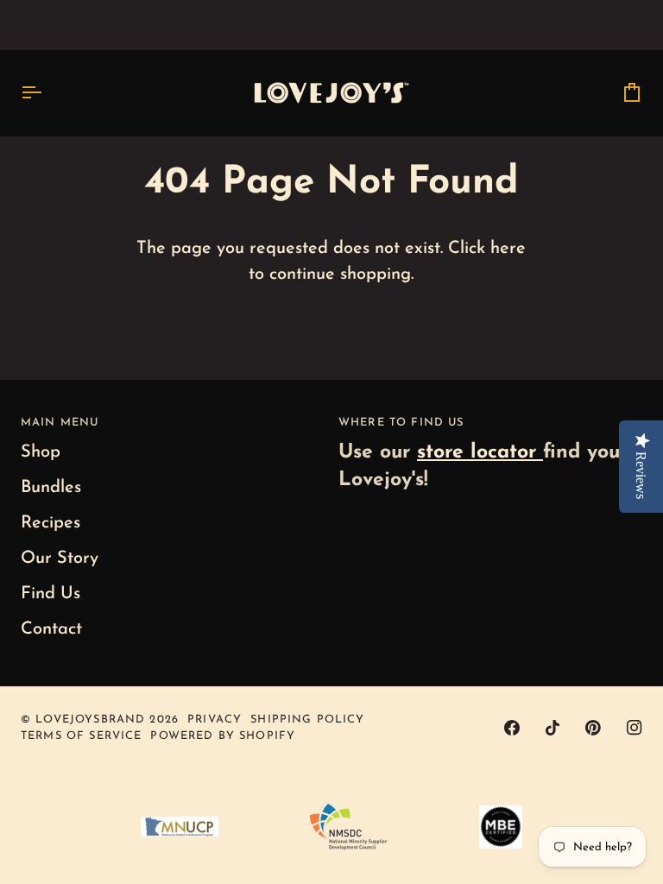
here (508, 248)
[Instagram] (634, 728)
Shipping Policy (307, 719)
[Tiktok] (552, 728)
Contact (51, 629)
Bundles (51, 487)
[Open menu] (47, 93)
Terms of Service (81, 736)
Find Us (50, 594)
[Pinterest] (593, 728)
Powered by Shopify (222, 736)
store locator (480, 453)
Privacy (214, 719)
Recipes (50, 523)
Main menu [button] (59, 422)
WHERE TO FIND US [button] (401, 422)
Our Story (59, 558)
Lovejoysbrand (90, 719)
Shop (40, 452)
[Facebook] (512, 728)
